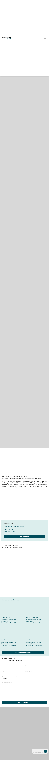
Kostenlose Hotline (38, 750)
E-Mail (3, 671)
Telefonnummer (28, 671)
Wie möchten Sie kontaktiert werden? (10, 676)
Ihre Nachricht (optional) (7, 682)
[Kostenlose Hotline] (45, 751)
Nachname (27, 665)
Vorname (4, 665)
